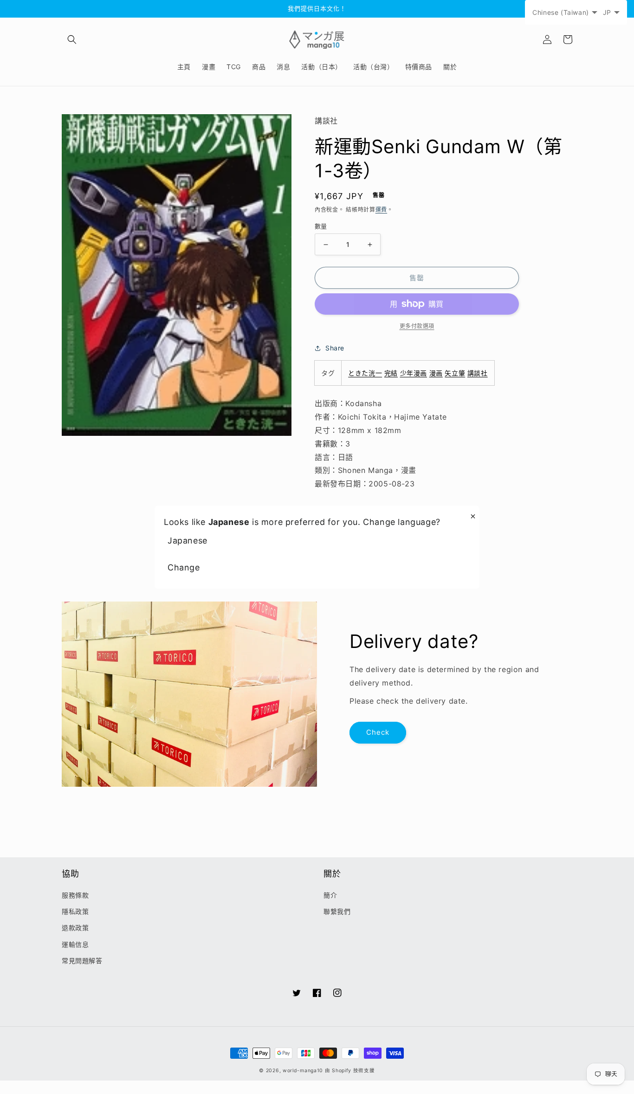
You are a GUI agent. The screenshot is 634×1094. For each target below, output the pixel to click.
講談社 (477, 373)
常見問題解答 (82, 961)
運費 (381, 209)
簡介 (330, 895)
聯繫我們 (336, 911)
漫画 (436, 373)
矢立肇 (455, 373)
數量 (321, 226)
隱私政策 (75, 911)
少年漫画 (413, 373)
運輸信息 (75, 944)
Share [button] (334, 348)
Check (377, 732)
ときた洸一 (365, 373)
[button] (72, 39)
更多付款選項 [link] (417, 326)
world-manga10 (303, 1071)
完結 (391, 373)
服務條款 (75, 895)
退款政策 (75, 928)
